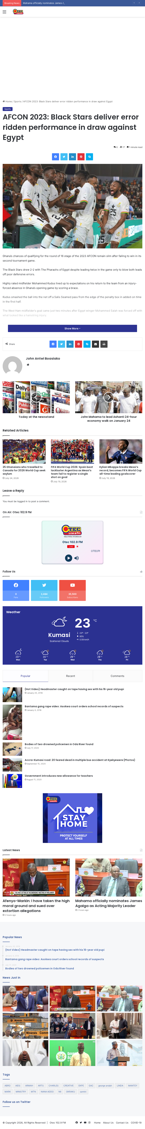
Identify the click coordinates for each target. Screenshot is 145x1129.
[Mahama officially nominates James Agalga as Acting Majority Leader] (108, 878)
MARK (8, 1091)
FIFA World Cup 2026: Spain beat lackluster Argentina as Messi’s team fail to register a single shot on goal (72, 472)
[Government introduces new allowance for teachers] (12, 781)
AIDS (17, 1085)
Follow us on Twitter (16, 1102)
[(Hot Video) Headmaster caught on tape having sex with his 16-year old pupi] (12, 694)
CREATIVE (68, 1085)
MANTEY (132, 1085)
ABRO (7, 1085)
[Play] (68, 558)
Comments (117, 676)
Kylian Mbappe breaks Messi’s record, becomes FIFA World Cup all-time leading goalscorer (120, 470)
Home (8, 101)
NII (60, 1091)
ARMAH (29, 1085)
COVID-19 (136, 1122)
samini (83, 1091)
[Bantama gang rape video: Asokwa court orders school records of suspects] (12, 722)
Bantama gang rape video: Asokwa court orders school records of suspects (74, 706)
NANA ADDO (47, 1091)
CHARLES (54, 1085)
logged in (22, 501)
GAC (91, 1085)
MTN (33, 1091)
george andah (105, 1085)
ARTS (41, 1085)
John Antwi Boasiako (43, 358)
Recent (70, 676)
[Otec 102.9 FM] (29, 11)
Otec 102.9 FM (58, 1122)
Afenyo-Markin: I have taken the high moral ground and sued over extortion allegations (36, 905)
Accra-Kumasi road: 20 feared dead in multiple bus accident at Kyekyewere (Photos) (80, 760)
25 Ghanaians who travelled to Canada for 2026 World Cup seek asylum (24, 470)
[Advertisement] (72, 73)
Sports (17, 101)
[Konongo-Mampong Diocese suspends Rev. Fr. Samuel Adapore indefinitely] (25, 1053)
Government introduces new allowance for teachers (59, 776)
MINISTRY (21, 1091)
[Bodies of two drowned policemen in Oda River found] (12, 749)
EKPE (81, 1085)
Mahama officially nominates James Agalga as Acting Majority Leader (61, 3)
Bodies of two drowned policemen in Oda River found (59, 744)
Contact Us (122, 1122)
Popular (25, 676)
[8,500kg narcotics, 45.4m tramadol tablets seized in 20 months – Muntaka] (72, 1053)
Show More (72, 328)
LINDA (120, 1085)
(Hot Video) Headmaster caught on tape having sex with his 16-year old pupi (74, 689)
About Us (108, 1122)
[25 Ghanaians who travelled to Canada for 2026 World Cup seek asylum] (24, 451)
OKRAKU (70, 1091)
